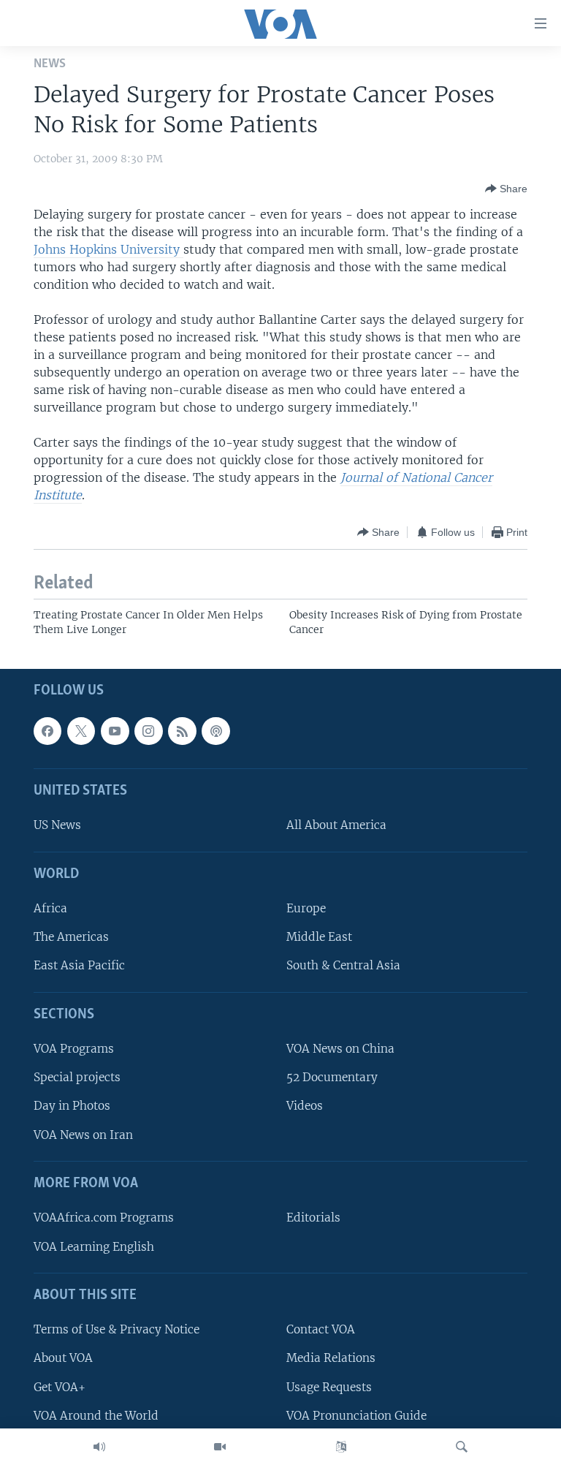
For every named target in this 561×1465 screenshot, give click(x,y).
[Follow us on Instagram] (148, 731)
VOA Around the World (96, 1416)
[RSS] (182, 731)
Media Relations (330, 1358)
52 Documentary (332, 1077)
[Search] (462, 1446)
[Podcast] (215, 731)
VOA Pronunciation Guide (356, 1416)
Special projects (77, 1077)
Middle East (319, 937)
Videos (304, 1106)
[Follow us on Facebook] (47, 731)
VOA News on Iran (83, 1135)
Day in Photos (72, 1106)
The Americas (71, 937)
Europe (306, 908)
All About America (336, 825)
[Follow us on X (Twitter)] (81, 731)
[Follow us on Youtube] (115, 731)
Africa (50, 908)
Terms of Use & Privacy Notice (116, 1329)
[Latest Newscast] (99, 1446)
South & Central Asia (343, 965)
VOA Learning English (94, 1247)
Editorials (313, 1217)
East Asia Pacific (79, 965)
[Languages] (341, 1446)
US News (57, 825)
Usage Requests (329, 1387)
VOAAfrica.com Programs (104, 1217)
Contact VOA (320, 1329)
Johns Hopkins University (108, 249)
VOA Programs (74, 1049)
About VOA (63, 1358)
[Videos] (220, 1446)
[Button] (506, 188)
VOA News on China (340, 1049)
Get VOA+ (59, 1387)
